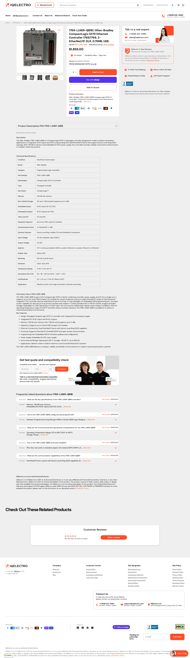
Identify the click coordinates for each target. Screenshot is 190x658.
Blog (54, 575)
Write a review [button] (114, 537)
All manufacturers (134, 569)
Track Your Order (92, 578)
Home (7, 23)
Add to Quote (93, 87)
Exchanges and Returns (94, 575)
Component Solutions (135, 575)
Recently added (133, 586)
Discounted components (137, 580)
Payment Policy (177, 572)
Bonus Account (91, 572)
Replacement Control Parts (137, 578)
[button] (172, 5)
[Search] (138, 5)
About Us (56, 569)
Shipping (72, 61)
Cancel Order (90, 569)
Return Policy (177, 569)
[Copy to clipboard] (116, 126)
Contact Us (57, 572)
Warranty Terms (153, 60)
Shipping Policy (177, 578)
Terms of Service (178, 580)
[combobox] (99, 5)
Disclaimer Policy (81, 488)
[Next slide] (61, 78)
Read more (87, 102)
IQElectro (17, 571)
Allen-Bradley (108, 45)
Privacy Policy (177, 575)
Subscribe (177, 637)
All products (132, 572)
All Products (16, 23)
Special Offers (133, 583)
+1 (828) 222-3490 (175, 15)
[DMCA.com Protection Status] (180, 629)
